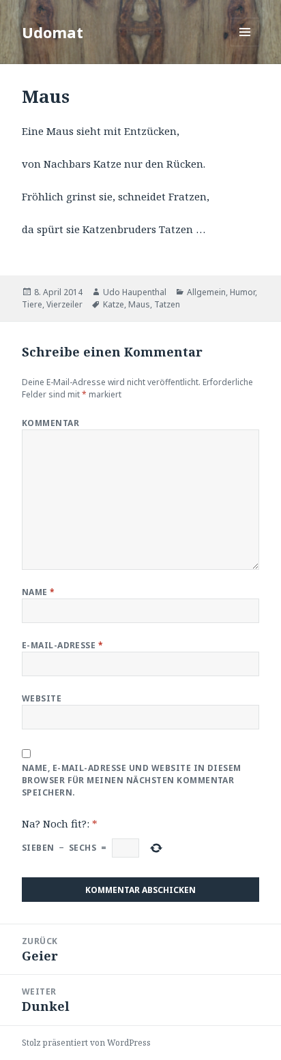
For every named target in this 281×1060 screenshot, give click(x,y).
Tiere (32, 304)
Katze (113, 304)
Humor (242, 292)
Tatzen (167, 304)
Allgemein (206, 292)
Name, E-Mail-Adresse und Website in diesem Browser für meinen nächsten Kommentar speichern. (131, 780)
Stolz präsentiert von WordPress (86, 1042)
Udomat (52, 32)
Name (38, 592)
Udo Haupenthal (134, 292)
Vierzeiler (64, 304)
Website (41, 698)
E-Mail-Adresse (63, 645)
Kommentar (50, 423)
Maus (139, 304)
